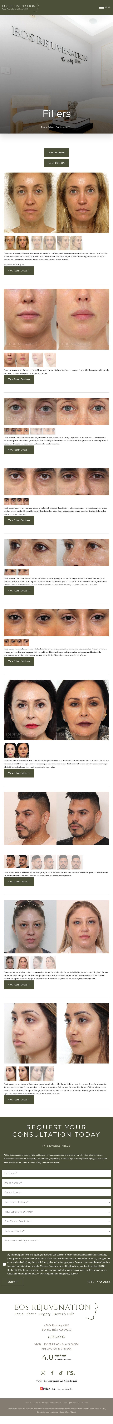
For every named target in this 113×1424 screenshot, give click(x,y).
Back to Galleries (57, 152)
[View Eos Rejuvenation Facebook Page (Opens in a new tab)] (52, 1374)
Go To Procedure (57, 163)
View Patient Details (17, 270)
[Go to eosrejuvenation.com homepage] (29, 7)
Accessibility (52, 1402)
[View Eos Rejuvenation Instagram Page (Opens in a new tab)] (43, 1374)
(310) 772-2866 (99, 1282)
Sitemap (28, 1402)
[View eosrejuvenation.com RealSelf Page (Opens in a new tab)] (71, 1374)
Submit (13, 1282)
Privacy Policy (40, 1402)
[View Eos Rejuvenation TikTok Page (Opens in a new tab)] (61, 1374)
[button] (101, 7)
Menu (107, 7)
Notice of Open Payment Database (73, 1402)
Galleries (51, 127)
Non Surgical (60, 127)
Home (43, 127)
